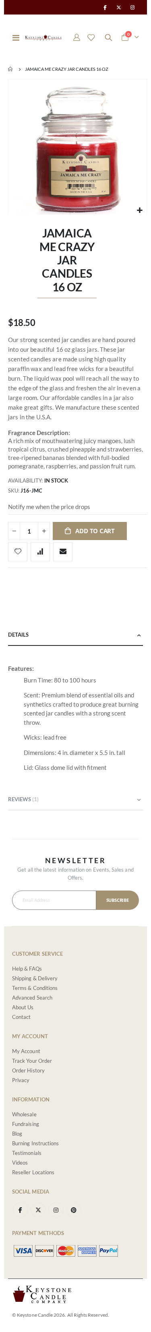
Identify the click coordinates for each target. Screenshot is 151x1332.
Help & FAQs (27, 968)
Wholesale (24, 1114)
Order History (28, 1070)
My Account (26, 1051)
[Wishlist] (91, 37)
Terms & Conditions (35, 988)
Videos (20, 1162)
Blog (17, 1133)
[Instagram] (132, 7)
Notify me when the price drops (49, 506)
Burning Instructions (35, 1143)
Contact (21, 1017)
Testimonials (26, 1153)
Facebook (20, 1209)
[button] (139, 210)
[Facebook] (105, 7)
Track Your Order (32, 1061)
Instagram (55, 1209)
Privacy (20, 1080)
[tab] (75, 635)
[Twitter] (119, 7)
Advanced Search (32, 997)
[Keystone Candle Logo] (43, 37)
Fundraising (25, 1124)
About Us (23, 1007)
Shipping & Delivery (35, 978)
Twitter (38, 1209)
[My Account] (77, 37)
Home (11, 69)
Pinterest (73, 1209)
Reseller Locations (33, 1172)
